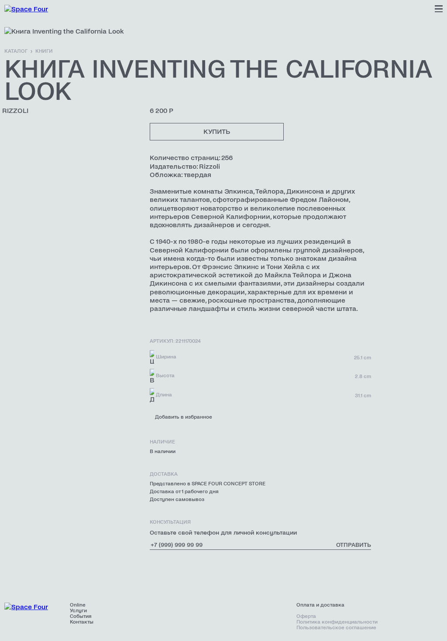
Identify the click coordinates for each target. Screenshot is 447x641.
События (81, 616)
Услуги (78, 611)
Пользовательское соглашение (336, 628)
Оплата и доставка (320, 605)
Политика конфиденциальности (337, 622)
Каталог (16, 51)
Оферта (306, 616)
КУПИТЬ (216, 131)
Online (78, 605)
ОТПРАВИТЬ (353, 545)
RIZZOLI (15, 110)
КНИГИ (44, 51)
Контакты (81, 622)
